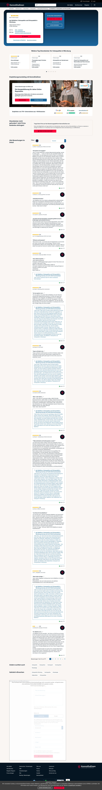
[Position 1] (46, 71)
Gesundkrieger (15, 60)
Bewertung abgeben (31, 40)
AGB (20, 768)
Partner (38, 770)
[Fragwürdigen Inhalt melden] (64, 188)
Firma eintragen (10, 773)
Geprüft (61, 188)
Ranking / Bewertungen (24, 775)
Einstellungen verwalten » (74, 785)
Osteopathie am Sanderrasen (60, 60)
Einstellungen (29, 766)
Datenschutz (22, 766)
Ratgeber (87, 5)
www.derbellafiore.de (20, 31)
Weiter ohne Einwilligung (45, 787)
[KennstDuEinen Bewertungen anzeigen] (37, 141)
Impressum (51, 766)
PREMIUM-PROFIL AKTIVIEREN (54, 18)
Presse (38, 768)
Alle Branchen (78, 5)
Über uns (38, 766)
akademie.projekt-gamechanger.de (23, 33)
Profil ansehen (14, 67)
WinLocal (51, 768)
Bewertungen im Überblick (19, 40)
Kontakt (38, 773)
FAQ (20, 773)
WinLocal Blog (52, 770)
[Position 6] (55, 71)
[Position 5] (53, 71)
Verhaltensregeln (23, 770)
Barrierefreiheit (39, 775)
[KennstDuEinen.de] (15, 5)
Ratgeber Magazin (11, 770)
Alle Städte (70, 5)
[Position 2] (48, 71)
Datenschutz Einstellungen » (37, 685)
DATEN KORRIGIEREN (54, 25)
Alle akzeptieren (59, 787)
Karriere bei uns (52, 773)
